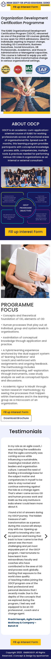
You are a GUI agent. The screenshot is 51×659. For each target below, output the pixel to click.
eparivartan (42, 655)
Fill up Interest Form (25, 7)
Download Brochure (16, 418)
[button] (5, 536)
